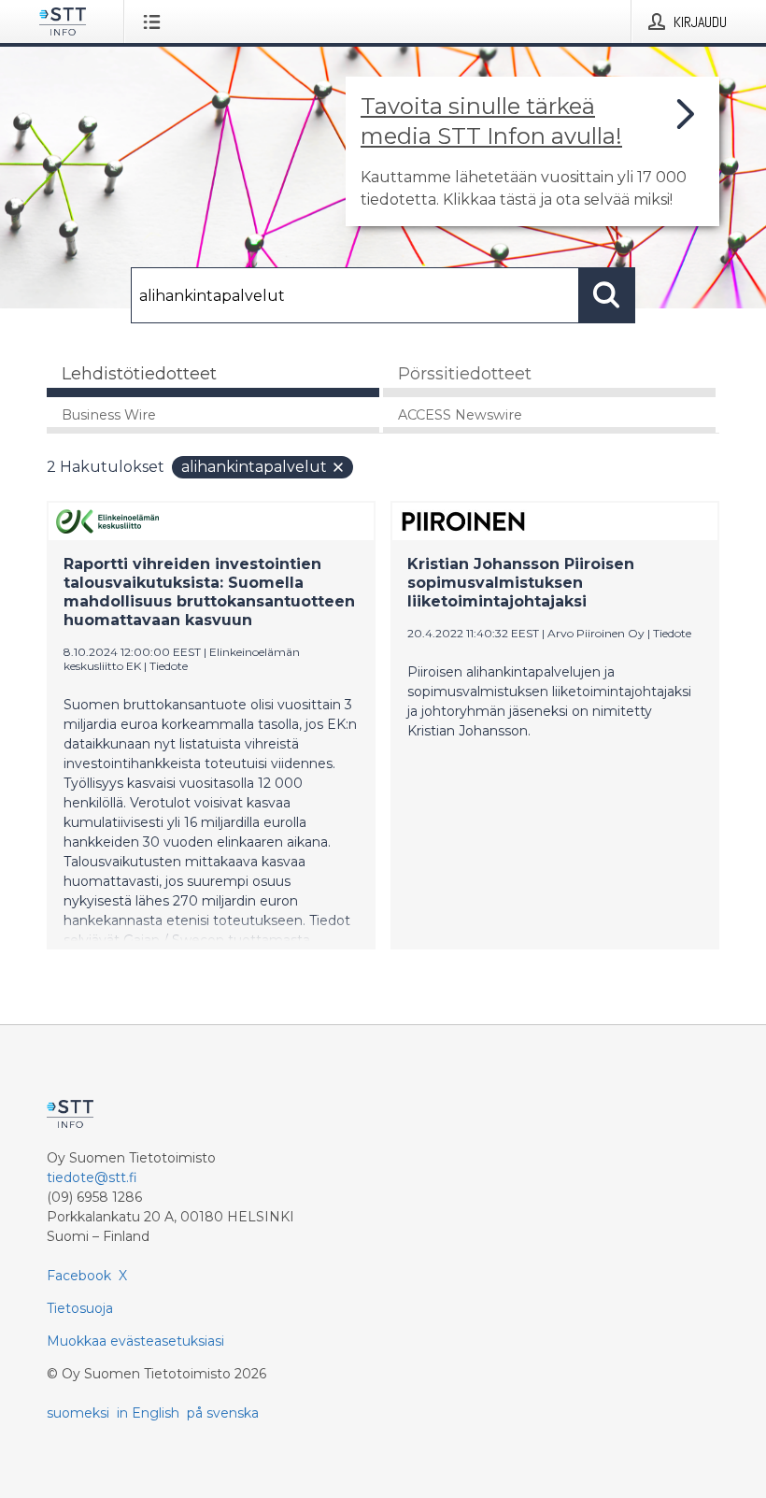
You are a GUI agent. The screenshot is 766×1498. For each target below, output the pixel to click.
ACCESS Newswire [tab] (460, 415)
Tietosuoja (80, 1308)
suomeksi (78, 1413)
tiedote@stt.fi (92, 1177)
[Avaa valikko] (155, 21)
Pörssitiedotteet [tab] (465, 374)
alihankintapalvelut (254, 467)
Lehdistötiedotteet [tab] (139, 374)
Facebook (79, 1275)
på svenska (223, 1413)
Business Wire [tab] (109, 415)
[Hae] (607, 295)
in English (148, 1413)
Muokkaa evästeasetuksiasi (135, 1341)
